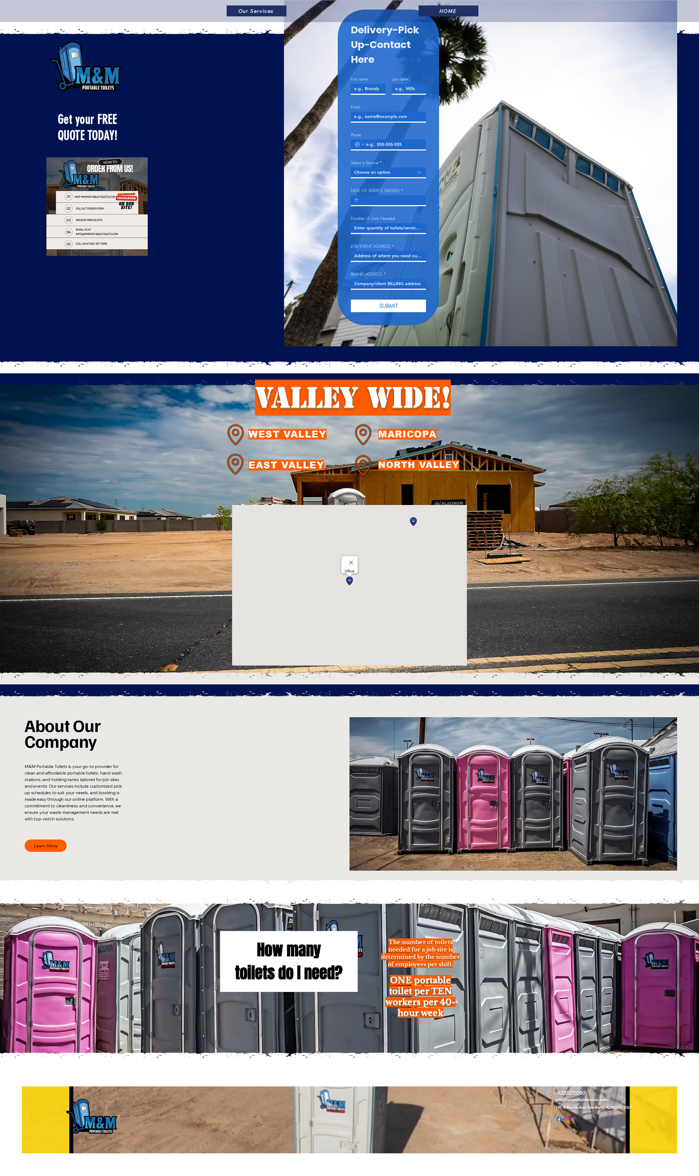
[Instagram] (568, 1119)
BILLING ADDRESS (368, 274)
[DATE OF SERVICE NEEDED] (356, 200)
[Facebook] (559, 1119)
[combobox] (388, 172)
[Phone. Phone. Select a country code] (359, 144)
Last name (400, 79)
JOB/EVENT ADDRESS (372, 246)
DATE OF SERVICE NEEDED (377, 190)
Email (355, 107)
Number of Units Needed (373, 218)
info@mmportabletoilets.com (581, 1099)
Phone (356, 134)
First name (359, 79)
